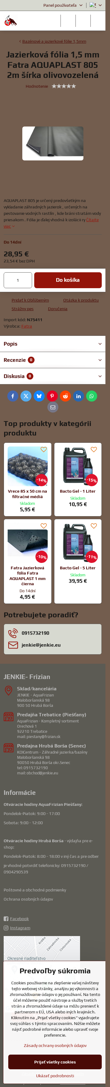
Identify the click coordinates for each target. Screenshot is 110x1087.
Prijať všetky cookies (55, 1061)
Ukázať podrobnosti (55, 1075)
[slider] (64, 86)
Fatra (26, 326)
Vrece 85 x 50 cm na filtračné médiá (27, 494)
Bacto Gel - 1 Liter (78, 491)
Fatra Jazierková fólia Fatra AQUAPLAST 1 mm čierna (27, 575)
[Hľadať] (68, 21)
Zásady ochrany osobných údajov (55, 1045)
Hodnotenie (37, 86)
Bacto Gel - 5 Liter (78, 567)
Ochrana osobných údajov (28, 899)
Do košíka (68, 280)
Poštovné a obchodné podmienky (35, 889)
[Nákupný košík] (83, 21)
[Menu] (98, 21)
